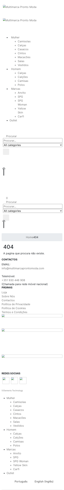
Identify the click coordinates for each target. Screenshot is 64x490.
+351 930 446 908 (13, 280)
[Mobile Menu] (4, 24)
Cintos (22, 53)
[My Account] (32, 192)
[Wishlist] (32, 165)
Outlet (13, 120)
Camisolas (24, 41)
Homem (16, 69)
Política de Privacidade (16, 304)
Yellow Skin (20, 465)
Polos (21, 84)
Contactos (8, 300)
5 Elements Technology (12, 390)
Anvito (22, 92)
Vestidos (23, 65)
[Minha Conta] (32, 158)
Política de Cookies (14, 308)
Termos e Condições (14, 312)
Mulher (15, 37)
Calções (23, 77)
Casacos (23, 49)
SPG (20, 96)
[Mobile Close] (1, 394)
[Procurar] (6, 152)
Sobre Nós (8, 296)
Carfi (21, 116)
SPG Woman (20, 461)
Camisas (23, 80)
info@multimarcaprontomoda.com (23, 268)
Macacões (24, 57)
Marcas (15, 88)
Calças (22, 45)
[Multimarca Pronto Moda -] (19, 6)
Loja (4, 292)
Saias (21, 61)
